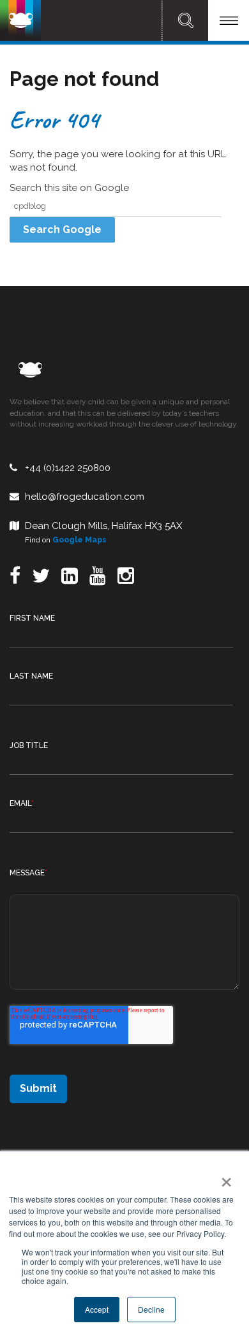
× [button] (224, 1178)
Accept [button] (97, 1309)
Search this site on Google (69, 188)
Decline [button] (151, 1309)
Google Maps (79, 539)
